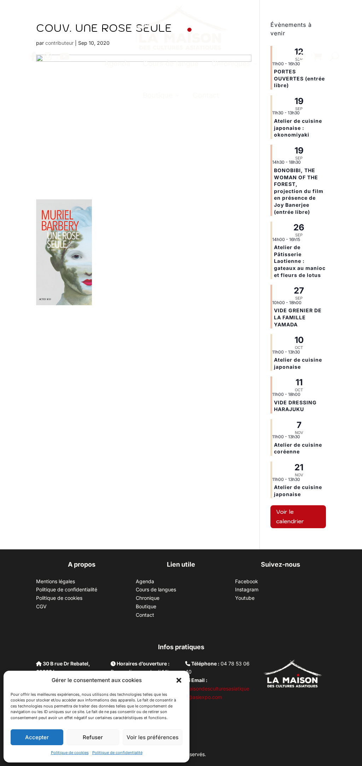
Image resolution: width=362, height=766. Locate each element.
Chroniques (231, 63)
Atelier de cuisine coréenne (298, 448)
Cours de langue (171, 63)
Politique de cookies (70, 752)
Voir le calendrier (290, 516)
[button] (178, 680)
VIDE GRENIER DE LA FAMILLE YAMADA (298, 317)
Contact (206, 95)
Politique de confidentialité (117, 752)
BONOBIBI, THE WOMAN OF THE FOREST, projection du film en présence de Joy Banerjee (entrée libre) (298, 191)
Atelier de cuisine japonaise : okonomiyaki (298, 128)
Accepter (37, 737)
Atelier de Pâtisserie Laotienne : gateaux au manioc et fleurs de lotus (300, 261)
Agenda (117, 63)
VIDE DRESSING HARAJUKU (295, 405)
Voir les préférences (153, 737)
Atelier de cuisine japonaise (298, 363)
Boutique (158, 95)
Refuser (93, 737)
